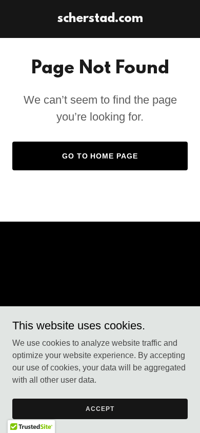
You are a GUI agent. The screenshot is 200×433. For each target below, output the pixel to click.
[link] (100, 19)
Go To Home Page (100, 156)
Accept (100, 408)
